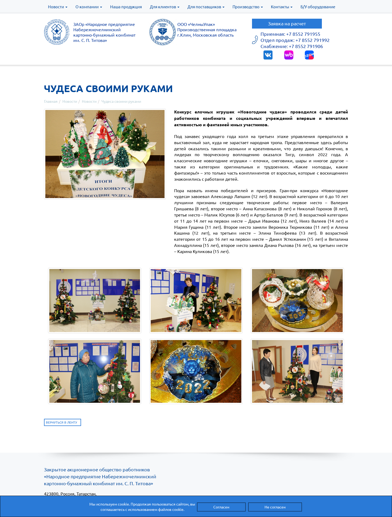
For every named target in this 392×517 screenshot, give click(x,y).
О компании (87, 6)
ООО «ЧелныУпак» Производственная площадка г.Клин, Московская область (207, 29)
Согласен (221, 506)
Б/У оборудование (318, 6)
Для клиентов (163, 6)
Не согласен (275, 506)
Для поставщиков (204, 6)
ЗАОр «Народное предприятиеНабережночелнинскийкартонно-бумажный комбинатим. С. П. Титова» (104, 32)
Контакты (280, 6)
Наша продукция (126, 6)
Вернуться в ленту (61, 422)
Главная (51, 101)
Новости (56, 6)
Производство (246, 6)
